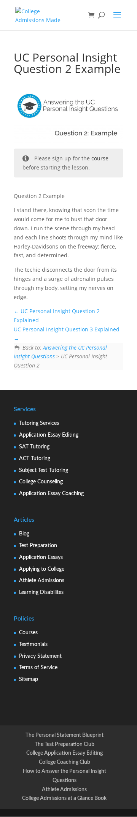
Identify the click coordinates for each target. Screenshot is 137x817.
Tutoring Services (39, 423)
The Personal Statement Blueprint (64, 735)
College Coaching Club (64, 762)
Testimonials (33, 644)
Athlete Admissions (41, 580)
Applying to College (41, 569)
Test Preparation (38, 545)
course (99, 158)
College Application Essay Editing (64, 753)
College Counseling (41, 481)
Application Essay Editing (48, 435)
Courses (28, 632)
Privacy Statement (40, 656)
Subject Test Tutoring (43, 470)
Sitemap (28, 679)
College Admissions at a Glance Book (64, 798)
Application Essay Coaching (51, 493)
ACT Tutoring (34, 458)
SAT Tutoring (34, 447)
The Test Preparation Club (64, 744)
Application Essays (41, 557)
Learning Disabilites (41, 592)
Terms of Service (38, 667)
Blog (24, 534)
